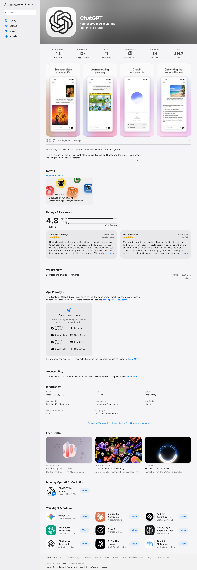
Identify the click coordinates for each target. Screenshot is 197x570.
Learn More (133, 359)
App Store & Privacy (75, 567)
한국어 (123, 557)
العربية (79, 557)
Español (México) (67, 557)
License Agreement (139, 423)
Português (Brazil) (136, 557)
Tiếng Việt (151, 557)
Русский (88, 557)
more (139, 160)
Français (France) (111, 557)
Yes (48, 413)
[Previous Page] (43, 100)
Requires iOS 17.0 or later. (58, 404)
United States (51, 557)
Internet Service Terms (55, 567)
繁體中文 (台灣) (163, 557)
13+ (146, 404)
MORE (111, 253)
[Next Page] (194, 100)
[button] (20, 20)
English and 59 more (105, 404)
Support (105, 567)
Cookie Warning (92, 567)
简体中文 (98, 557)
